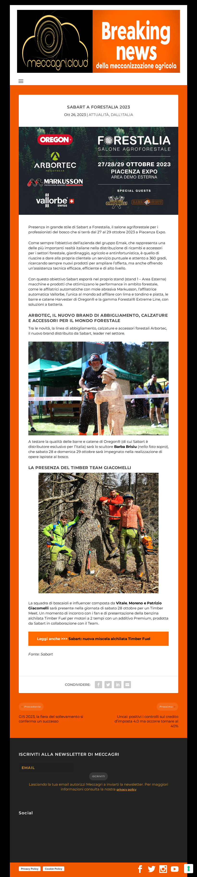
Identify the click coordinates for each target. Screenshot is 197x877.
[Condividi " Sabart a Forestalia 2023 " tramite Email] (127, 684)
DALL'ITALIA (122, 114)
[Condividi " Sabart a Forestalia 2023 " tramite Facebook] (98, 684)
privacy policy (126, 789)
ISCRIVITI (98, 776)
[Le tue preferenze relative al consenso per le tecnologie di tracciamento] (188, 868)
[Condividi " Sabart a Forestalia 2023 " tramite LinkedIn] (118, 684)
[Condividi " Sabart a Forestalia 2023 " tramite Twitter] (108, 684)
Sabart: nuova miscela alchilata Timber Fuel (109, 638)
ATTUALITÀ (99, 114)
